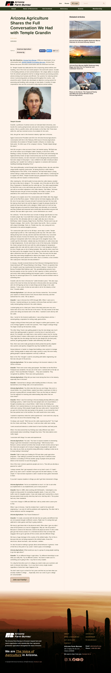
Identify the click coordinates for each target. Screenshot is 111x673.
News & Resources (30, 9)
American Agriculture (24, 49)
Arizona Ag (20, 52)
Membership (97, 9)
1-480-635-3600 (95, 648)
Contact (67, 643)
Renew (67, 3)
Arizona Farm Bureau (29, 60)
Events (80, 9)
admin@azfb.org (95, 646)
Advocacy (64, 9)
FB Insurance (91, 640)
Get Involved (47, 9)
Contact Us (86, 654)
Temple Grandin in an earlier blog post (33, 62)
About (13, 9)
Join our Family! (20, 580)
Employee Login (38, 661)
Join (60, 3)
